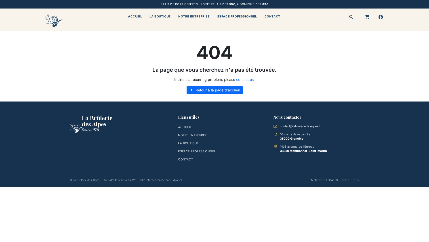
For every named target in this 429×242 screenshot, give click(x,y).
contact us (245, 79)
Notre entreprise (194, 16)
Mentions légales (324, 180)
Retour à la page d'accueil (215, 90)
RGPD (345, 180)
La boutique (160, 16)
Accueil (135, 16)
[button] (351, 17)
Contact (272, 16)
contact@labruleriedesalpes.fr (301, 126)
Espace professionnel (237, 16)
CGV (356, 180)
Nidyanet (176, 180)
